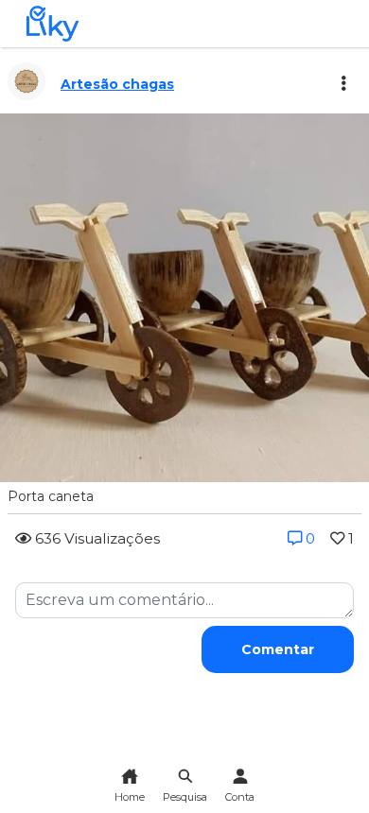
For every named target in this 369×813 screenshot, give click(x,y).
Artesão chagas (117, 84)
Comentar (277, 649)
